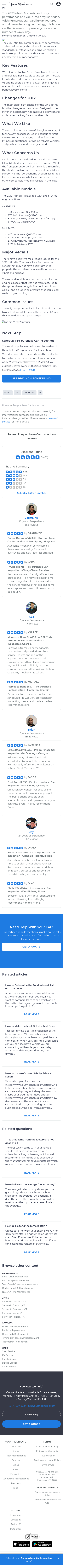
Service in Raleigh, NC (13, 1317)
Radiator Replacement (13, 1330)
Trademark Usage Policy (47, 1460)
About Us (16, 1446)
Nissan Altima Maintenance (16, 1292)
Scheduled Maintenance (15, 1478)
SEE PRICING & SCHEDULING (31, 378)
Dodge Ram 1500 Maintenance (18, 1288)
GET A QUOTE (31, 946)
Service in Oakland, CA (13, 1305)
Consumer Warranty (47, 1446)
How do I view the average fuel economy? (30, 1184)
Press (16, 1451)
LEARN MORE (28, 370)
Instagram (16, 1528)
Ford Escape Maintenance (15, 1280)
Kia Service (7, 1355)
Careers (16, 1460)
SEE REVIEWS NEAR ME (31, 493)
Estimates (15, 1474)
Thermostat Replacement (15, 1341)
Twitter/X (16, 1524)
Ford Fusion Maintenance (15, 1276)
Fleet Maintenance (16, 1455)
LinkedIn (16, 1519)
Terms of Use (47, 1464)
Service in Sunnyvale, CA (14, 1309)
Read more (31, 1014)
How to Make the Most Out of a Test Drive (30, 1026)
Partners (16, 1483)
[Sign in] (58, 3)
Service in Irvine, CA (12, 1313)
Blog (15, 1487)
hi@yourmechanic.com (42, 1405)
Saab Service (8, 1351)
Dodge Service (9, 1363)
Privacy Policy (47, 1455)
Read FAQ (31, 1414)
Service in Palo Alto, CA (14, 1301)
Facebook (15, 1515)
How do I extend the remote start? (26, 1226)
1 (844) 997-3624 (17, 1405)
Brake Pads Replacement (15, 1326)
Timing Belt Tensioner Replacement (20, 1338)
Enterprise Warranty (47, 1451)
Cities (16, 1464)
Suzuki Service (9, 1359)
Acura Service (9, 1366)
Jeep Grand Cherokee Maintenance (20, 1284)
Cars (15, 1469)
